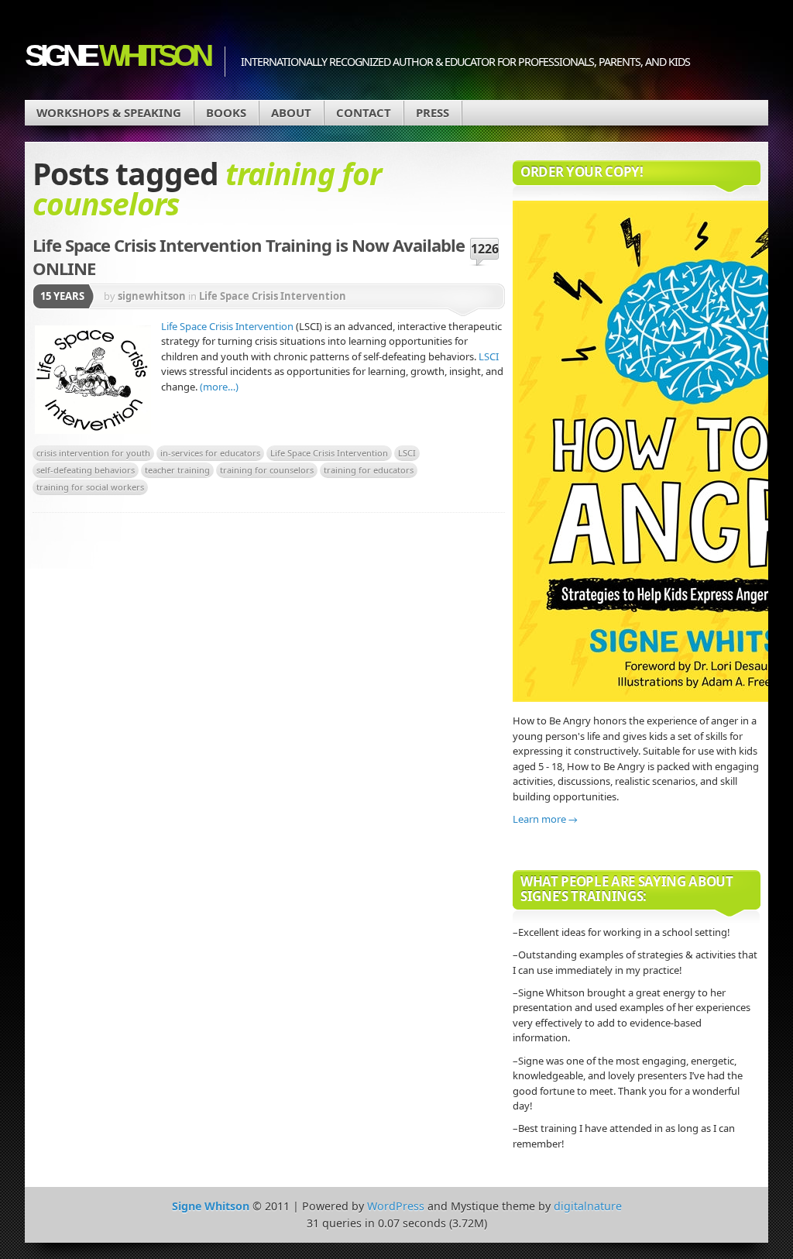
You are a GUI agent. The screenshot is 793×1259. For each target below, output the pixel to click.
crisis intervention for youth (93, 453)
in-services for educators (210, 453)
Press (432, 112)
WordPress (395, 1206)
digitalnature (588, 1206)
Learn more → (545, 819)
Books (226, 112)
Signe (117, 55)
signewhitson (152, 296)
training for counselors (267, 470)
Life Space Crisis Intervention (272, 296)
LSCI (489, 356)
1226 (485, 248)
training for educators (369, 470)
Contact (363, 112)
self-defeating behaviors (85, 470)
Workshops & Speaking (108, 112)
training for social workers (90, 487)
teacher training (177, 470)
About (291, 112)
